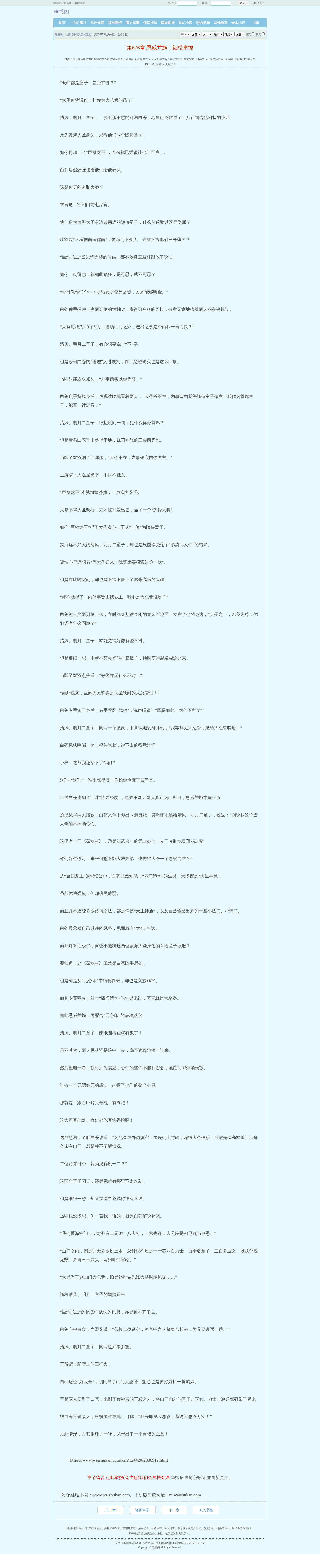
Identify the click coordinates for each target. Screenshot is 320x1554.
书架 (256, 23)
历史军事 (133, 23)
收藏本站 (80, 3)
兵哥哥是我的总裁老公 (242, 59)
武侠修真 (97, 23)
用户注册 (258, 3)
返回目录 (142, 1510)
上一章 (110, 1510)
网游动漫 (168, 23)
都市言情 (115, 23)
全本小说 (238, 23)
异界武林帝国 (102, 59)
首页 (62, 23)
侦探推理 (150, 23)
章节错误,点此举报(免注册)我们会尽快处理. (129, 1477)
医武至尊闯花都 (219, 59)
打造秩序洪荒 (85, 59)
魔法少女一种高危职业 (197, 59)
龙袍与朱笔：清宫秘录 (123, 59)
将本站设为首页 (62, 3)
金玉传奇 (153, 59)
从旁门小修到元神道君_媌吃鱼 (132, 1543)
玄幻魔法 (80, 23)
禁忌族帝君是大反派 (171, 59)
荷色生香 (142, 59)
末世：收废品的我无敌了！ (160, 64)
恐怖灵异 (203, 23)
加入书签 (206, 1510)
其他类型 (221, 23)
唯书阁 (58, 34)
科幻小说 (185, 23)
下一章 (174, 1510)
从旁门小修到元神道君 (78, 34)
